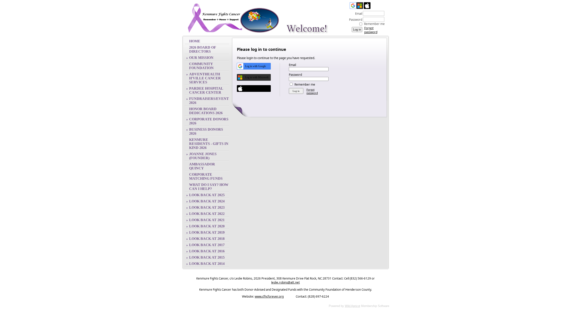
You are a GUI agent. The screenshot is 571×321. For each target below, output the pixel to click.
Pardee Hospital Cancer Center (206, 90)
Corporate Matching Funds (206, 176)
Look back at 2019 (207, 232)
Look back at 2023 (207, 207)
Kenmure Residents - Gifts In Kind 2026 (208, 144)
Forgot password (370, 30)
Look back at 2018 (207, 239)
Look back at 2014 (207, 263)
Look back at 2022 (207, 214)
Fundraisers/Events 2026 (209, 101)
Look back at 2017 (207, 245)
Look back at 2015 (207, 257)
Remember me (374, 24)
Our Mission (201, 58)
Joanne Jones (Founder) (203, 156)
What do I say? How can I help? (208, 187)
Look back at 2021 (207, 220)
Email (357, 14)
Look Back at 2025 (207, 195)
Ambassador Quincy (202, 166)
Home (194, 41)
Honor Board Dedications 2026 (206, 111)
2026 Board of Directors (202, 49)
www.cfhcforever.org (269, 296)
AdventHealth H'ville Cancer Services (205, 78)
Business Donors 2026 (206, 131)
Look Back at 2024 (207, 201)
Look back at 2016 (207, 251)
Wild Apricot (352, 306)
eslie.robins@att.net (285, 282)
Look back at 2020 (207, 226)
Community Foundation (201, 66)
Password (354, 20)
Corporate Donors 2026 (208, 121)
